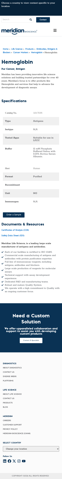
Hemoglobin (36, 53)
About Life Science (12, 394)
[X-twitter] (14, 461)
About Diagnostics (12, 368)
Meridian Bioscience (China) (16, 433)
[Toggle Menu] (55, 30)
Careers (7, 421)
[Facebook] (9, 461)
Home (6, 49)
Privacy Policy (10, 429)
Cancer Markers (20, 53)
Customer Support (12, 425)
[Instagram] (19, 461)
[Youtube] (24, 461)
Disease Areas (9, 376)
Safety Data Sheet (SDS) (12, 236)
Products (29, 49)
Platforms (8, 381)
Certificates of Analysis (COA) (15, 230)
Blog (5, 407)
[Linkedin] (4, 461)
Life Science (16, 49)
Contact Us (8, 372)
